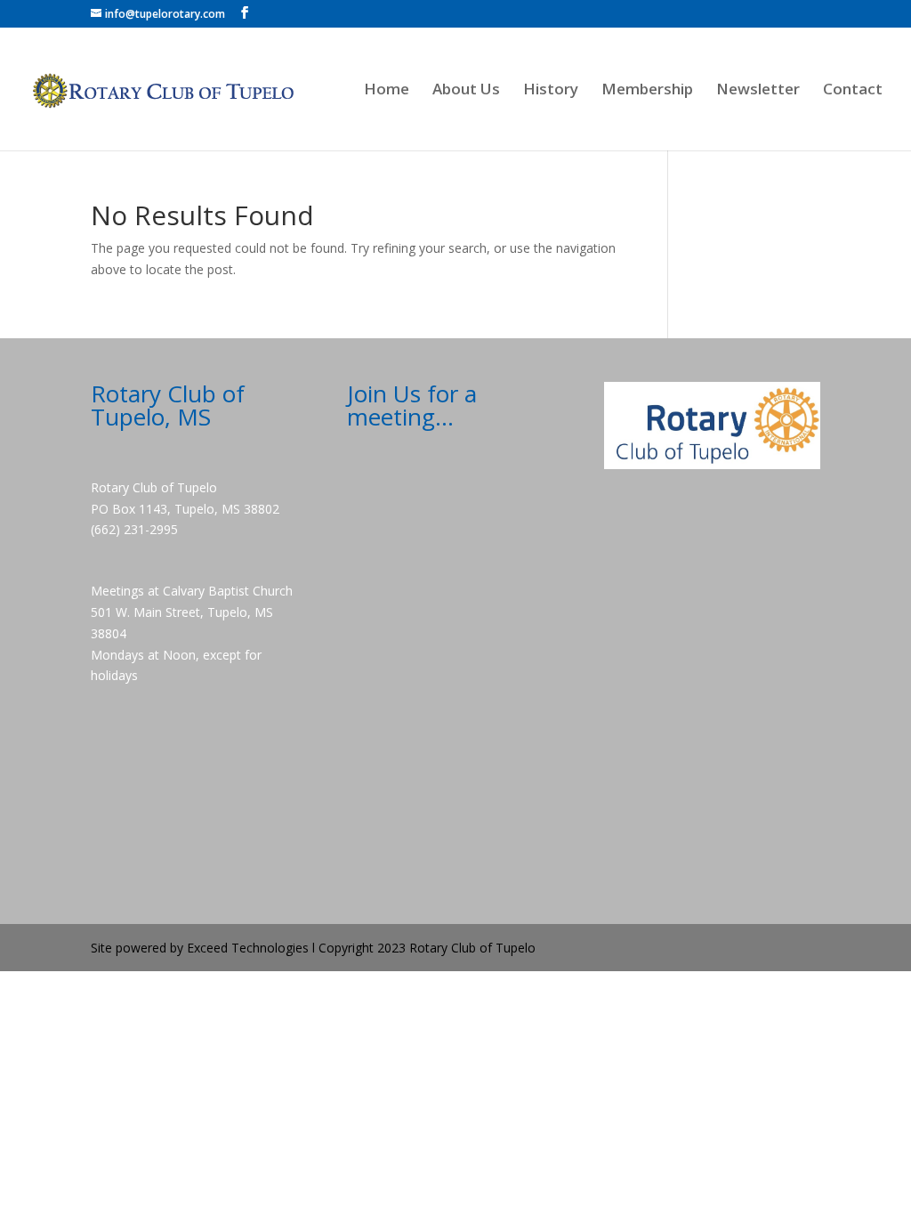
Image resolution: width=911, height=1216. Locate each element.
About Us (466, 91)
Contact (853, 91)
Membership (647, 91)
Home (386, 91)
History (550, 91)
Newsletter (758, 91)
